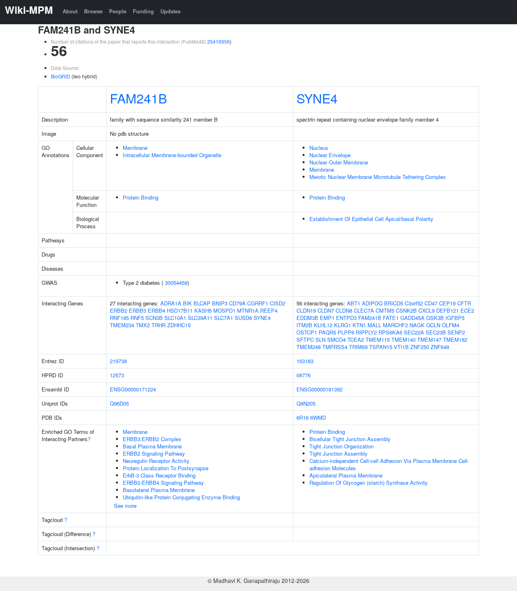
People (117, 11)
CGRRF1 (257, 303)
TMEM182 (455, 339)
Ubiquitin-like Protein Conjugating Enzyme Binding (181, 497)
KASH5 (203, 310)
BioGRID (60, 76)
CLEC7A (364, 310)
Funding (143, 11)
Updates (170, 11)
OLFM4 (450, 325)
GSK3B (435, 318)
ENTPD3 (346, 318)
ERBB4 (156, 310)
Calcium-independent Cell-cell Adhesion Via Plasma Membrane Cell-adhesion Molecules (389, 464)
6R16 (302, 417)
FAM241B (138, 97)
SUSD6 (243, 318)
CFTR (464, 303)
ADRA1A (170, 303)
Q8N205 (305, 403)
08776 (303, 375)
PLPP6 (346, 332)
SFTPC (305, 339)
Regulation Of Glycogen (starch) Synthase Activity (368, 482)
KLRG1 (342, 325)
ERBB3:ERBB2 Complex (152, 439)
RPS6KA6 (390, 332)
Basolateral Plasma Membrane (159, 490)
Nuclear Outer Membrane (338, 162)
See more (125, 505)
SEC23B (436, 332)
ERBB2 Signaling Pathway (154, 453)
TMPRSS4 (334, 347)
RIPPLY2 (366, 332)
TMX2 (143, 325)
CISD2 (277, 303)
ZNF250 (419, 347)
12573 (117, 375)
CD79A (237, 303)
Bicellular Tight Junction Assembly (350, 439)
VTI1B (401, 347)
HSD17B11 (180, 310)
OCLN (433, 325)
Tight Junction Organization (341, 446)
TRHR (158, 325)
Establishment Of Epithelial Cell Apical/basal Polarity (371, 219)
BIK (187, 303)
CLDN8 (344, 310)
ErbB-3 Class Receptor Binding (159, 475)
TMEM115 (378, 339)
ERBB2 (118, 310)
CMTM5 (385, 310)
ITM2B (304, 325)
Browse (93, 11)
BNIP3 (219, 303)
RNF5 (137, 318)
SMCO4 (336, 339)
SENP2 (456, 332)
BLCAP (201, 303)
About (70, 11)
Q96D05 (119, 403)
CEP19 (447, 303)
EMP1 (327, 318)
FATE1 (391, 318)
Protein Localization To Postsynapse (165, 468)
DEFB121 (447, 310)
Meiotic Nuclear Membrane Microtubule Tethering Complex (377, 177)
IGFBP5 (455, 318)
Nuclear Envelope (330, 155)
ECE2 (467, 310)
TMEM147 (429, 339)
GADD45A (412, 318)
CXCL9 (426, 310)
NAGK (417, 325)
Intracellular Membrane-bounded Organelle (172, 155)
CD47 (431, 303)
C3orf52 (414, 303)
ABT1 (353, 303)
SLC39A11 (200, 318)
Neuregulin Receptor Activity (156, 461)
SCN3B (154, 318)
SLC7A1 (223, 318)
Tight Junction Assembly (338, 453)
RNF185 (119, 318)
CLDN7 (325, 310)
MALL (374, 325)
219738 (118, 361)
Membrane (135, 147)
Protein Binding (140, 197)
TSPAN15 (380, 347)
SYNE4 (317, 97)
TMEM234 (122, 325)
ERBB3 (137, 310)
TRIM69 (358, 347)
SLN (320, 339)
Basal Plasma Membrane (152, 446)
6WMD (318, 417)
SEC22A (414, 332)
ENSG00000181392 (319, 389)
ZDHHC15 (179, 325)
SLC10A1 (175, 318)
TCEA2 (355, 339)
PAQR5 (327, 332)
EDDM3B (307, 318)
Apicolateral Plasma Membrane (345, 475)
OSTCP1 (306, 332)
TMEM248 (308, 347)
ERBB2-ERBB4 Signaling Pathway (163, 482)
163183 (304, 361)
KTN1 (359, 325)
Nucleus (318, 147)
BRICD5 (393, 303)
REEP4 (268, 310)
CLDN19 (306, 310)
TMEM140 (403, 339)
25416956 (218, 41)
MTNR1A (247, 310)
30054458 (176, 282)
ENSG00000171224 (133, 389)
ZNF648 (440, 347)
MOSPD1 (224, 310)
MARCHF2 (395, 325)
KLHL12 (323, 325)
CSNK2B (406, 310)
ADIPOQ (372, 303)
